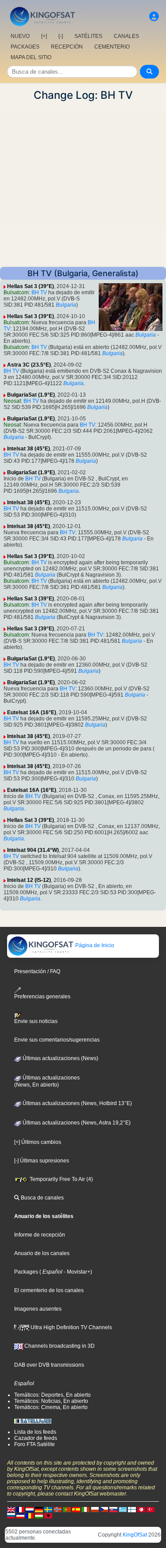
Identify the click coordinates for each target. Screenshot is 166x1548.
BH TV (39, 292)
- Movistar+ (76, 1272)
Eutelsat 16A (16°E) (31, 712)
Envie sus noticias (36, 1021)
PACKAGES (25, 47)
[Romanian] (30, 1515)
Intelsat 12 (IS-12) (29, 880)
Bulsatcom (16, 292)
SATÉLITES (88, 36)
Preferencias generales (42, 996)
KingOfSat (135, 1535)
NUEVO (20, 36)
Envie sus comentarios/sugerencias (57, 1040)
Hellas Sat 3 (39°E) (30, 286)
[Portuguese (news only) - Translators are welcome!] (67, 1509)
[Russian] (11, 1515)
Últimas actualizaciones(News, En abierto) (47, 1081)
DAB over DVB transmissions (49, 1365)
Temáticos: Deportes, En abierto (52, 1395)
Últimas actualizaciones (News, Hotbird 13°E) (76, 1103)
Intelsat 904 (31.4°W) (33, 850)
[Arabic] (141, 1509)
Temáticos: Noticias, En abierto (51, 1401)
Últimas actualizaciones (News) (59, 1058)
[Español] (76, 1509)
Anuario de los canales (41, 1253)
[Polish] (95, 1509)
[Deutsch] (39, 1509)
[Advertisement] (83, 184)
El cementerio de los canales (49, 1290)
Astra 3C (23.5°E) (29, 365)
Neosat (12, 401)
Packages (26, 1272)
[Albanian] (48, 1515)
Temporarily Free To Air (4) (60, 1179)
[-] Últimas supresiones (41, 1161)
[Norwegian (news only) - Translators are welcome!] (58, 1509)
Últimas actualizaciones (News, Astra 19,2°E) (76, 1123)
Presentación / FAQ (37, 971)
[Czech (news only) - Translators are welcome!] (104, 1509)
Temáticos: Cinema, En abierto (51, 1407)
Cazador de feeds (35, 1438)
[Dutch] (30, 1509)
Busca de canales (41, 1198)
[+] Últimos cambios (37, 1142)
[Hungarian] (39, 1515)
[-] (60, 36)
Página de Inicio (94, 945)
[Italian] (85, 1509)
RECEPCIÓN (67, 47)
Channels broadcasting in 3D (59, 1346)
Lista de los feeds (35, 1432)
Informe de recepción (39, 1235)
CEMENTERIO (112, 47)
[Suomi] (132, 1509)
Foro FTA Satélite (34, 1444)
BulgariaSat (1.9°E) (31, 395)
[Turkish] (150, 1509)
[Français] (20, 1509)
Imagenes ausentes (38, 1309)
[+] (44, 36)
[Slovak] (113, 1509)
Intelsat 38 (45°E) (28, 449)
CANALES (126, 36)
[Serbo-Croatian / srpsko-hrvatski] (20, 1515)
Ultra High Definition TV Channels (70, 1327)
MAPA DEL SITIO (31, 57)
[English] (11, 1509)
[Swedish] (48, 1509)
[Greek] (123, 1509)
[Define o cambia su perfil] (154, 16)
